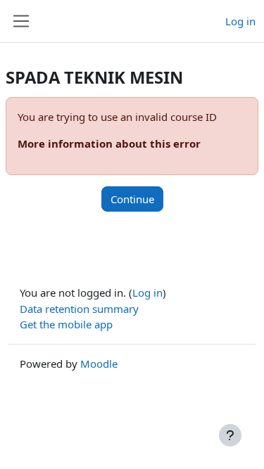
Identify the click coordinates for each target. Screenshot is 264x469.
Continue (132, 199)
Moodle (99, 363)
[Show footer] (230, 435)
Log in (240, 21)
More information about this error (109, 143)
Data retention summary (79, 309)
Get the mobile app (66, 324)
